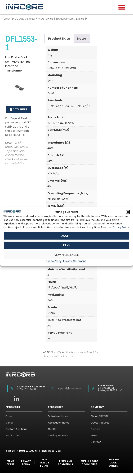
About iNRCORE (100, 416)
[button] (128, 212)
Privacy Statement (74, 261)
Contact (96, 442)
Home (6, 19)
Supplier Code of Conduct (89, 463)
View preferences (66, 255)
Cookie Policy (53, 261)
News (94, 435)
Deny (66, 245)
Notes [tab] (82, 38)
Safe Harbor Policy (44, 462)
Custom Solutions (16, 429)
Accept (66, 236)
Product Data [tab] (59, 38)
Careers (95, 429)
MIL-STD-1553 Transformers (56, 19)
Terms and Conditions (65, 463)
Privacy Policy (121, 227)
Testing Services (58, 435)
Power (9, 416)
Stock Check (13, 435)
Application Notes (58, 422)
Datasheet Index (58, 416)
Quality (52, 429)
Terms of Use (10, 463)
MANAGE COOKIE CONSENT (114, 462)
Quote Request (100, 422)
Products (18, 19)
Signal (31, 19)
